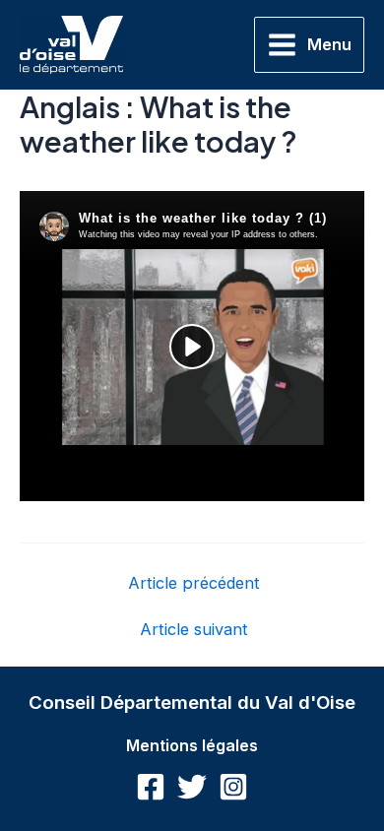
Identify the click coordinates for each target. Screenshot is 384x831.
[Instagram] (233, 786)
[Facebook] (150, 786)
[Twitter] (192, 786)
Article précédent (194, 583)
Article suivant (194, 629)
